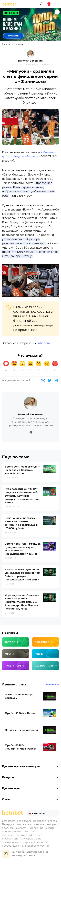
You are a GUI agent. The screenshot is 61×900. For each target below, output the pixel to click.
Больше (50, 684)
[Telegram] (56, 380)
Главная (6, 44)
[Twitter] (49, 380)
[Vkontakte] (43, 380)
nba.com (44, 343)
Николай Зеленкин (30, 60)
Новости (19, 44)
